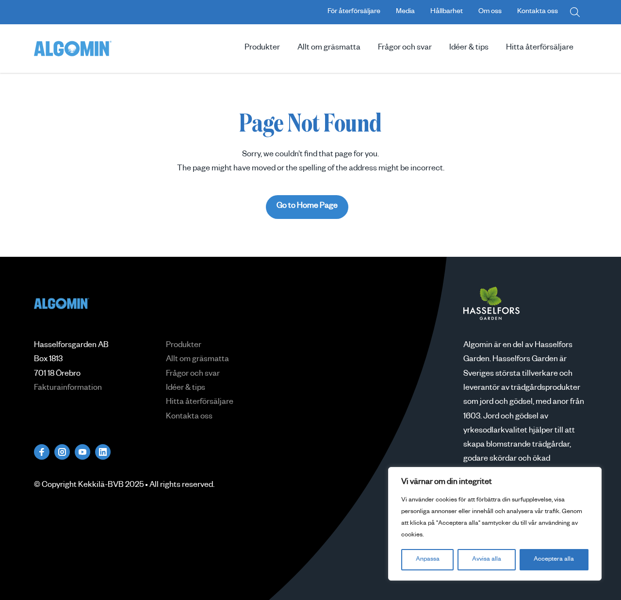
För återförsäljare (353, 12)
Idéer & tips (469, 48)
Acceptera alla (554, 559)
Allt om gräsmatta (328, 48)
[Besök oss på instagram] (62, 452)
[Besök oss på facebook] (41, 452)
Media (405, 12)
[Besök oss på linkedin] (103, 452)
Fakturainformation (68, 388)
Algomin (73, 48)
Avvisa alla (486, 559)
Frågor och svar (405, 48)
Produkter (262, 48)
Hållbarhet (446, 12)
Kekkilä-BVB (101, 486)
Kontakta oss (537, 12)
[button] (575, 12)
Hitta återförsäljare (539, 48)
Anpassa (428, 559)
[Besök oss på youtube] (82, 452)
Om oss (490, 12)
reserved (197, 486)
